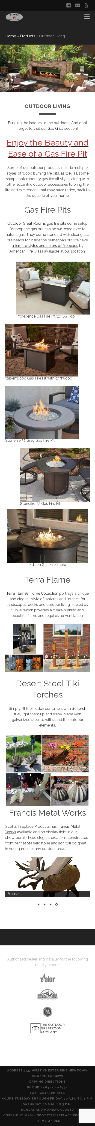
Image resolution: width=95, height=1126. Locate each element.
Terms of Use (47, 1121)
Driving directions (47, 1081)
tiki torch (79, 708)
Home (10, 36)
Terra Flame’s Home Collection (32, 593)
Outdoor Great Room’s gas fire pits (36, 223)
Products (27, 36)
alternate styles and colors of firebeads (45, 245)
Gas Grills (55, 128)
